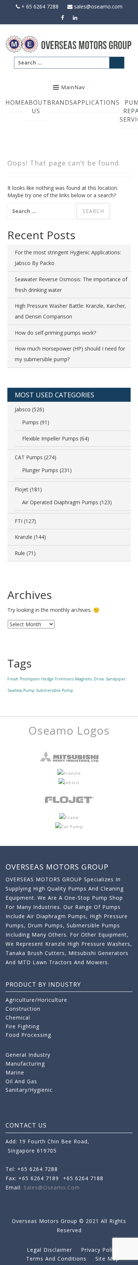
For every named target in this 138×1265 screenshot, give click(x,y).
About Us (36, 106)
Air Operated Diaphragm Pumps (60, 502)
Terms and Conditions (56, 1258)
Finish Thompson (23, 679)
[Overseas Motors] (69, 43)
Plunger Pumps (40, 470)
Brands (60, 102)
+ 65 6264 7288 (39, 6)
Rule (20, 553)
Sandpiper (116, 679)
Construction (23, 1008)
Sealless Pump (21, 690)
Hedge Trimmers (57, 679)
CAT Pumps (29, 457)
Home (15, 102)
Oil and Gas (21, 1081)
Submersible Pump (54, 690)
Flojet (21, 489)
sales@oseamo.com (97, 6)
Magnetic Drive (89, 679)
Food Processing (28, 1034)
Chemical (18, 1017)
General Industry (28, 1054)
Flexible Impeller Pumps (50, 438)
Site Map (107, 1258)
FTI (18, 521)
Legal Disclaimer (49, 1249)
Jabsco (23, 409)
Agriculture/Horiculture (36, 999)
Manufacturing (25, 1063)
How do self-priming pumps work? (55, 332)
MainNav (73, 87)
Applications (96, 102)
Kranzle (23, 536)
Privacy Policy (99, 1249)
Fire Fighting (22, 1026)
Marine (15, 1072)
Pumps (30, 422)
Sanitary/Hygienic (29, 1089)
